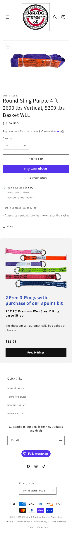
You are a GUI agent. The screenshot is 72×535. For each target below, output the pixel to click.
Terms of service (17, 396)
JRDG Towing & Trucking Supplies (34, 517)
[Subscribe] (60, 440)
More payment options (36, 177)
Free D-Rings (35, 352)
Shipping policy (16, 405)
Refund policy (15, 388)
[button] (7, 17)
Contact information (38, 527)
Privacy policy (40, 521)
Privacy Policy (15, 413)
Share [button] (9, 226)
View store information (20, 197)
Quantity (7, 138)
